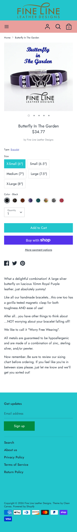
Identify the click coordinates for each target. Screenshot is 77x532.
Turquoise (38, 200)
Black (7, 200)
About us (10, 450)
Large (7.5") (39, 173)
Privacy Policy (14, 457)
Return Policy (13, 472)
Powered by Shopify (23, 506)
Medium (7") (15, 173)
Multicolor (46, 200)
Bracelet (15, 149)
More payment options (38, 250)
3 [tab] (39, 115)
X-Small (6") (15, 163)
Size (6, 156)
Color (11, 194)
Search (9, 442)
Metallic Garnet (62, 201)
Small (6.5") (38, 163)
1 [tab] (29, 116)
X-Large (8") (15, 183)
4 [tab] (44, 115)
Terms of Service (16, 464)
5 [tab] (48, 115)
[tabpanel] (38, 77)
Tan (22, 200)
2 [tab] (34, 115)
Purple (30, 200)
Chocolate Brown (15, 201)
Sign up (19, 426)
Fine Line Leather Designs (40, 140)
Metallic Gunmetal (54, 201)
